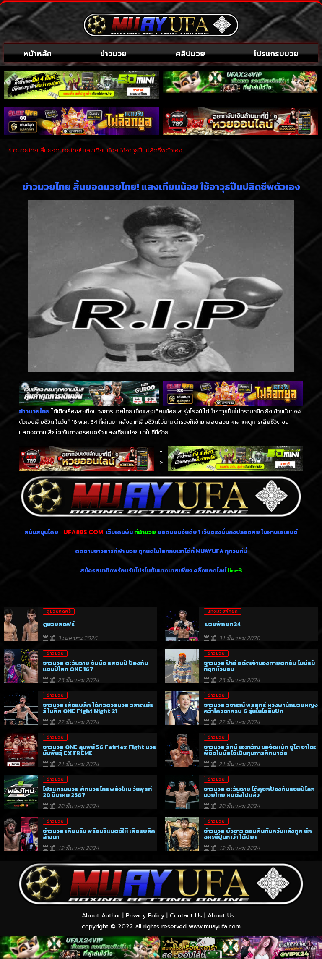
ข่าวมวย (113, 54)
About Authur (101, 915)
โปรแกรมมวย (276, 54)
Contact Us (186, 915)
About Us (221, 915)
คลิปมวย (190, 54)
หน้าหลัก (37, 54)
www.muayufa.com (215, 926)
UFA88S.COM (83, 532)
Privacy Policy (145, 915)
